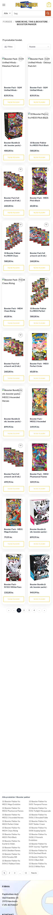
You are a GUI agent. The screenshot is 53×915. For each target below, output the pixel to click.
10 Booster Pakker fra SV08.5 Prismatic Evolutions (38, 837)
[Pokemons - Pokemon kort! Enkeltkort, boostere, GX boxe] (26, 5)
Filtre (10, 47)
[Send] (48, 13)
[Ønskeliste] (20, 59)
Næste (34, 873)
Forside (7, 21)
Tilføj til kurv (14, 102)
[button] (4, 4)
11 (26, 873)
